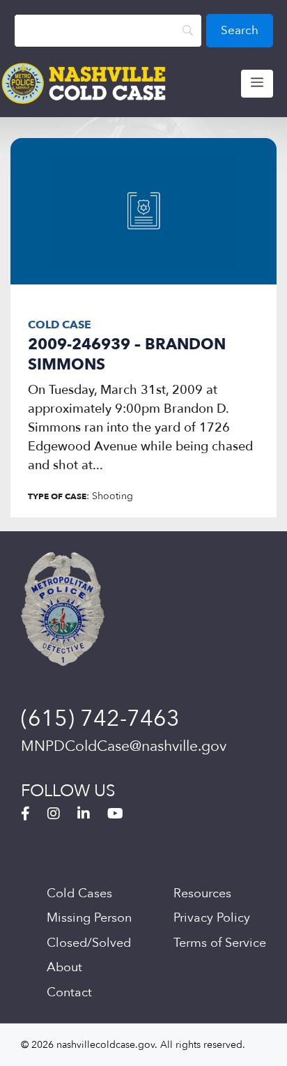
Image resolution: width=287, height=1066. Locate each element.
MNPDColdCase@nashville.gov (123, 746)
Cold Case (59, 325)
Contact (69, 992)
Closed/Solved (89, 943)
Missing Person (89, 918)
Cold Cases (79, 893)
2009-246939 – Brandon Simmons (127, 354)
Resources (202, 893)
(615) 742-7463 (100, 718)
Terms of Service (219, 943)
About (64, 967)
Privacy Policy (211, 918)
